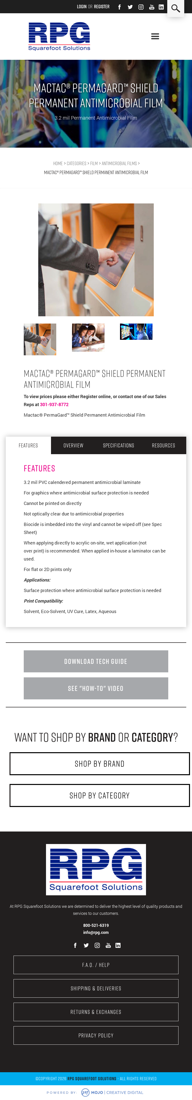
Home (58, 163)
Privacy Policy (96, 1035)
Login (81, 6)
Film (94, 163)
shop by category (100, 795)
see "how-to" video (96, 688)
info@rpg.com (96, 932)
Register (102, 6)
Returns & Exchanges (96, 1012)
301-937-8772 (54, 404)
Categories (76, 163)
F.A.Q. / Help (96, 965)
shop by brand (100, 763)
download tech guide (96, 661)
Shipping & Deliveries (96, 988)
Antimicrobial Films (119, 163)
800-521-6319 (96, 925)
